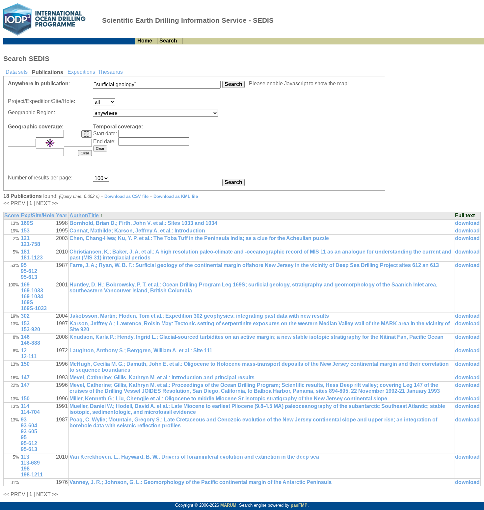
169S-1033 (34, 308)
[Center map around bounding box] (50, 143)
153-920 (30, 329)
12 (24, 350)
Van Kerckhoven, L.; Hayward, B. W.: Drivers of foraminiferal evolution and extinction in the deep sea (194, 457)
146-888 (30, 343)
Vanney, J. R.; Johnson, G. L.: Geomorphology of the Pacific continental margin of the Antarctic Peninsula (200, 482)
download (467, 223)
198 (25, 468)
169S (27, 223)
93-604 (29, 425)
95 (24, 265)
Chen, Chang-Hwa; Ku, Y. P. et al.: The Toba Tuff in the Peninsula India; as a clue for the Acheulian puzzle (199, 238)
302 (25, 316)
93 (24, 419)
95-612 (29, 271)
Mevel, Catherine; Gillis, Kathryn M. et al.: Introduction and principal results (162, 377)
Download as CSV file (126, 196)
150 (25, 364)
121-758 (30, 244)
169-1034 (32, 296)
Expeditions (81, 72)
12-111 (29, 356)
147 (25, 377)
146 (25, 337)
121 (25, 238)
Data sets (17, 72)
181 (25, 252)
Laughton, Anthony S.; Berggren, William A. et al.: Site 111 (140, 350)
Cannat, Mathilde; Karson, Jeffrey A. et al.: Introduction (137, 230)
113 (25, 457)
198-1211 (32, 474)
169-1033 (32, 290)
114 (25, 406)
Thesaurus (110, 72)
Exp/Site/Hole (37, 215)
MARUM (228, 505)
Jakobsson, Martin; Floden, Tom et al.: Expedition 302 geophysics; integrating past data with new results (199, 316)
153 (25, 230)
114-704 (30, 412)
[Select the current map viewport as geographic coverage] (86, 134)
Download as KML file (175, 196)
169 (25, 284)
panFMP (299, 505)
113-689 (30, 463)
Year (61, 215)
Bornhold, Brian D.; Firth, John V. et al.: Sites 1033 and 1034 (143, 223)
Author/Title (84, 215)
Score (11, 215)
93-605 (29, 431)
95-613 (29, 277)
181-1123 (32, 257)
